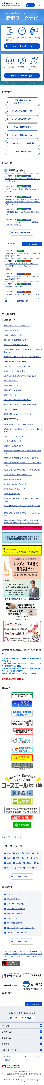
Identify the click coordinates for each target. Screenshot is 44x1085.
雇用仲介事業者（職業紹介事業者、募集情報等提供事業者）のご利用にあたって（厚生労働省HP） (22, 521)
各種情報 (5, 1044)
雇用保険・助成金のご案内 (13, 446)
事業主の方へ (7, 1038)
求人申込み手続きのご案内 (13, 441)
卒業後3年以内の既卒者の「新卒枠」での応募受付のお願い (23, 500)
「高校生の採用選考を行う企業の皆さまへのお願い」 (22, 507)
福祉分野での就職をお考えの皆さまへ (17, 400)
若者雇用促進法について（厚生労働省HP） (19, 424)
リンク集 (7, 1056)
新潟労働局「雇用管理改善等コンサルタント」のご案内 (22, 514)
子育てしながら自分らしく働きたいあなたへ (20, 404)
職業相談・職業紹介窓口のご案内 (16, 340)
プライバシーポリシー (33, 1056)
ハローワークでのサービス (13, 436)
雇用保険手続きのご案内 (13, 390)
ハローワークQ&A (10, 409)
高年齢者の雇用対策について (14, 489)
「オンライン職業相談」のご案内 (16, 345)
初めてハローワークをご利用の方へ (17, 326)
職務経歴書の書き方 (11, 381)
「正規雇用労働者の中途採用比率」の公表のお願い (22, 470)
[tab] (12, 244)
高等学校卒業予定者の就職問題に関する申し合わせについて (22, 464)
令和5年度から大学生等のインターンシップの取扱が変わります (23, 351)
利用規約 (7, 1060)
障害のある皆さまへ (11, 395)
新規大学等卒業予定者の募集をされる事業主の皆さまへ (22, 452)
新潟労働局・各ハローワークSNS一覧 (17, 414)
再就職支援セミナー (11, 385)
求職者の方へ (7, 1032)
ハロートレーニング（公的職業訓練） (17, 366)
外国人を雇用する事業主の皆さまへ (18, 475)
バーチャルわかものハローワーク (16, 361)
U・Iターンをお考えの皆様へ (14, 371)
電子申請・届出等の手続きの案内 (16, 484)
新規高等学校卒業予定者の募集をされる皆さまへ (22, 458)
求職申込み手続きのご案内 (13, 335)
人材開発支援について (12, 494)
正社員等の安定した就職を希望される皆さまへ (21, 376)
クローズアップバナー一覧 (11, 837)
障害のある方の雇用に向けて (14, 479)
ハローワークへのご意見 (22, 1018)
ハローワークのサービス (13, 330)
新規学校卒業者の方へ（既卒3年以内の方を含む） (22, 357)
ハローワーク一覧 (9, 1050)
